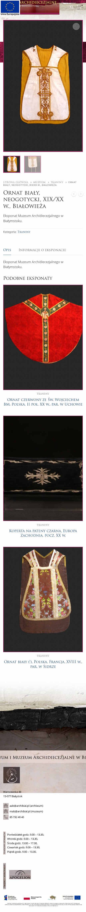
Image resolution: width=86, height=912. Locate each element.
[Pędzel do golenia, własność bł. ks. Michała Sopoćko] (73, 195)
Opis (7, 250)
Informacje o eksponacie (42, 250)
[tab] (7, 250)
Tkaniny (57, 182)
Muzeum (39, 182)
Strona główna (15, 182)
